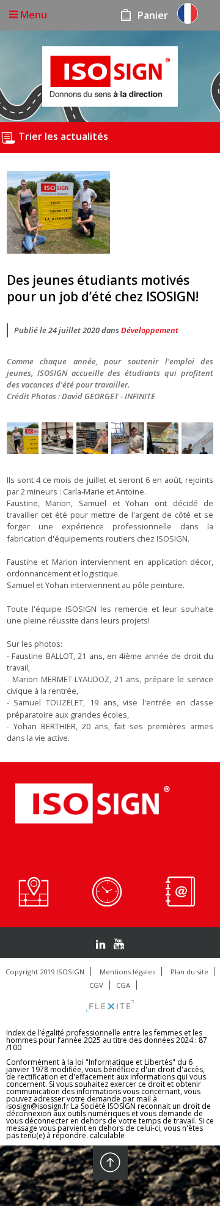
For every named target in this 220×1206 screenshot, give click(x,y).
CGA (123, 985)
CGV (96, 985)
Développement (149, 330)
